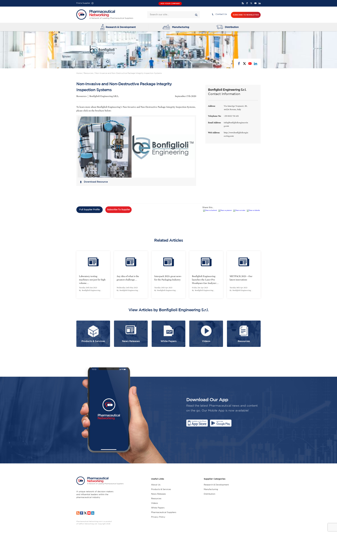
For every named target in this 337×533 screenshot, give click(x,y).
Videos (154, 503)
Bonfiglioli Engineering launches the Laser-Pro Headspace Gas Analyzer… (205, 280)
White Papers (157, 508)
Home (79, 73)
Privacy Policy (158, 517)
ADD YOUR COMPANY (170, 3)
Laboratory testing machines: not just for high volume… (92, 280)
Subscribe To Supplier (118, 210)
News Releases (158, 494)
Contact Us (221, 14)
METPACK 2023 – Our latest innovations (241, 278)
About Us (155, 485)
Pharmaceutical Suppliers (163, 512)
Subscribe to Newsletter (246, 15)
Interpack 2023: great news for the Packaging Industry (167, 278)
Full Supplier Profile (89, 210)
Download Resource (96, 181)
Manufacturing (180, 27)
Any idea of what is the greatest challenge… (128, 278)
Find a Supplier (83, 3)
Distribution (232, 27)
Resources (88, 73)
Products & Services (161, 489)
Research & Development (121, 27)
